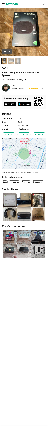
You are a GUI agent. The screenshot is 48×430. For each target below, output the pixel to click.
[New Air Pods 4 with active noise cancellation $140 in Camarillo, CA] (10, 200)
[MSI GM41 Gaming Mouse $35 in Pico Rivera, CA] (38, 251)
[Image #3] (18, 61)
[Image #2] (11, 61)
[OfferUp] (12, 4)
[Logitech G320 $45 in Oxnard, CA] (10, 214)
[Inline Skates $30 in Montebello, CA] (10, 237)
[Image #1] (4, 61)
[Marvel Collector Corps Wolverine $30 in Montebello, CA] (10, 251)
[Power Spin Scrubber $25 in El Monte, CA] (24, 237)
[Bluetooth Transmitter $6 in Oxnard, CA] (38, 200)
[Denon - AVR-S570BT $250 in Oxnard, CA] (24, 200)
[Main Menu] (3, 4)
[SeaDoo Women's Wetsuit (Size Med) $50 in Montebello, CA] (38, 237)
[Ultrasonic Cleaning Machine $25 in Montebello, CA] (24, 251)
